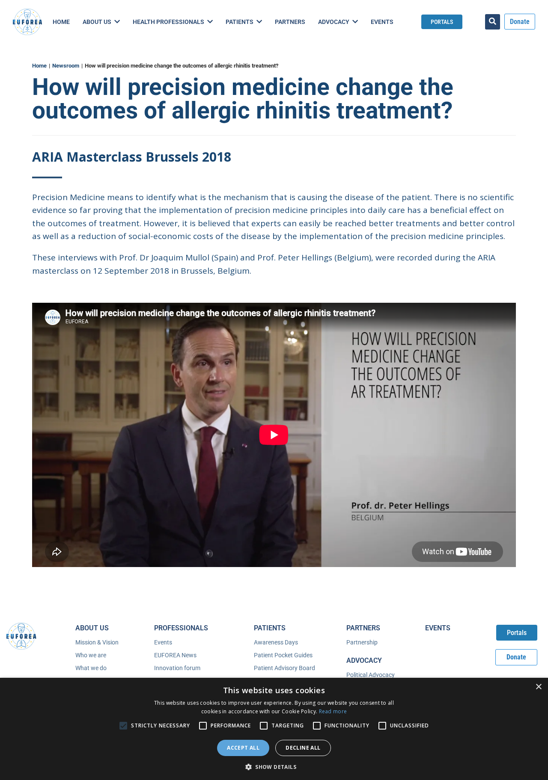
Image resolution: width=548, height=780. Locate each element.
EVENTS (437, 628)
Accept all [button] (243, 747)
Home (39, 65)
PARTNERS (363, 628)
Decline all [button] (303, 747)
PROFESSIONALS (181, 628)
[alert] (274, 729)
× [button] (538, 687)
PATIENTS (270, 628)
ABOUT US (92, 628)
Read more (333, 711)
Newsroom (65, 65)
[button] (274, 766)
